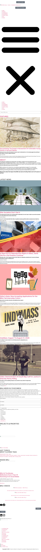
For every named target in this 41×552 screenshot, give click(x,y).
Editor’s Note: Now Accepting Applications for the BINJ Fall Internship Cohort (18, 297)
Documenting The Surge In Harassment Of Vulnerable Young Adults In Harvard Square (20, 149)
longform (15, 455)
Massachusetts (3, 454)
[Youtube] (1, 505)
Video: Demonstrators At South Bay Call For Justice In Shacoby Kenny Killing (20, 378)
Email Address (3, 398)
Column (19, 455)
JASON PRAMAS (2, 217)
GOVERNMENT (5, 12)
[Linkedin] (1, 515)
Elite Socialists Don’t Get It (10, 212)
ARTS (3, 16)
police (19, 456)
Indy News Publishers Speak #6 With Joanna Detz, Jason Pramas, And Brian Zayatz (20, 490)
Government (3, 411)
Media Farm (3, 419)
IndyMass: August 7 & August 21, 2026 (14, 338)
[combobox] (20, 112)
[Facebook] (4, 505)
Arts (1, 415)
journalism (28, 455)
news (7, 454)
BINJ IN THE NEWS (5, 532)
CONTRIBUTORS (5, 528)
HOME (3, 10)
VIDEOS (3, 17)
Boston (4, 455)
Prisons (2, 410)
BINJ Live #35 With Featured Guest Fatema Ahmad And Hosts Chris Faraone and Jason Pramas (20, 500)
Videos (2, 416)
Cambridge (10, 456)
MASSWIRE (4, 534)
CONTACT (4, 530)
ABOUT (3, 160)
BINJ (14, 456)
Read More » (2, 483)
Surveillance (3, 414)
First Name (2, 401)
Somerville (11, 455)
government (23, 455)
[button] (20, 59)
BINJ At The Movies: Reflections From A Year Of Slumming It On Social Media (9, 474)
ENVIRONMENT (5, 14)
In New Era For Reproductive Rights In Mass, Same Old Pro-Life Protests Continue (19, 254)
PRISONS (3, 11)
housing (16, 456)
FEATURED (4, 116)
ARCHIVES (4, 533)
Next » (5, 385)
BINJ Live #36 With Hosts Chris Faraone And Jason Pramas (20, 495)
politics (7, 455)
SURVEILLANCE (5, 15)
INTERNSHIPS (4, 529)
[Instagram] (4, 515)
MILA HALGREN (2, 154)
